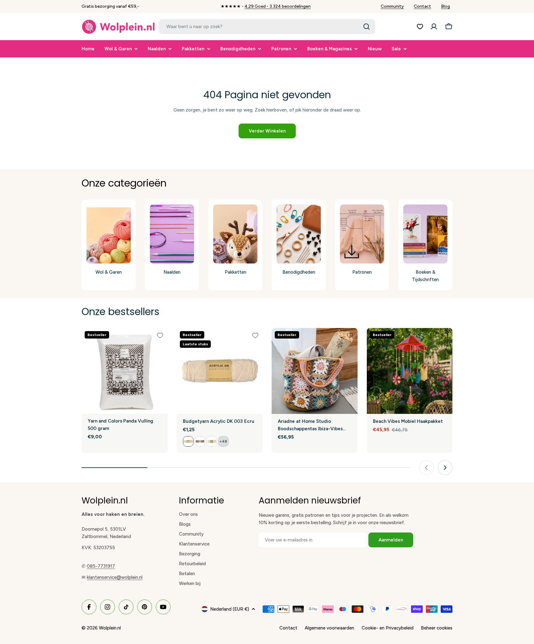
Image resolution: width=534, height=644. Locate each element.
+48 (223, 441)
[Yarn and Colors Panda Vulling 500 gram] (124, 371)
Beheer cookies (436, 628)
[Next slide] (445, 467)
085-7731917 (101, 566)
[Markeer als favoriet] (160, 335)
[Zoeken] (366, 26)
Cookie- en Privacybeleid (387, 628)
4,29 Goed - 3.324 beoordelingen (277, 6)
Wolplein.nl (110, 628)
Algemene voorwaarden (329, 628)
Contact (422, 6)
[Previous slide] (426, 467)
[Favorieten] (420, 26)
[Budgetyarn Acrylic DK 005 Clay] (200, 441)
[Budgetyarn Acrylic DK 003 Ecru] (220, 371)
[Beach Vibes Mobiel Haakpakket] (410, 371)
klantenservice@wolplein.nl (114, 577)
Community (392, 6)
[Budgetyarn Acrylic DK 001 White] (211, 441)
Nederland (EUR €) (229, 609)
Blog (445, 6)
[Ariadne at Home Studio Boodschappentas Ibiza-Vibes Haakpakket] (315, 371)
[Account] (434, 26)
